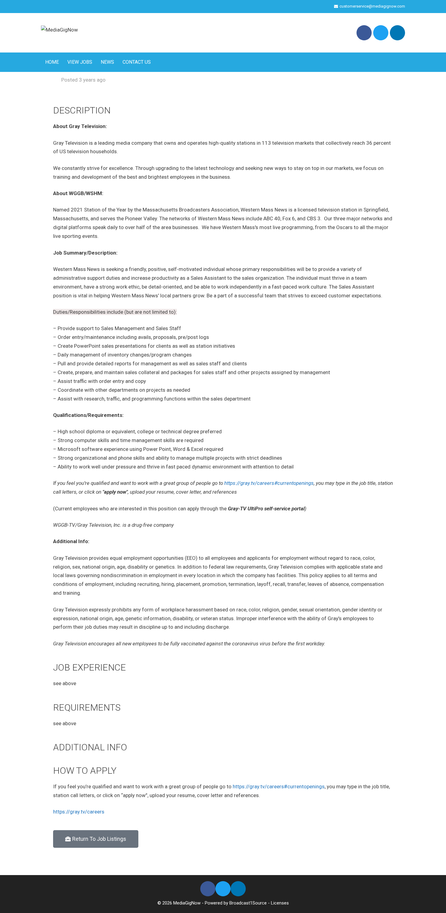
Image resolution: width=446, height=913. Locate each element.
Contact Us (137, 62)
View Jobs (79, 62)
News (107, 62)
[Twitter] (380, 32)
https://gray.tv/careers (78, 812)
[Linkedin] (397, 32)
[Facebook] (364, 32)
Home (52, 62)
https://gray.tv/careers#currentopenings (269, 483)
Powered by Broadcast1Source (236, 903)
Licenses (280, 903)
